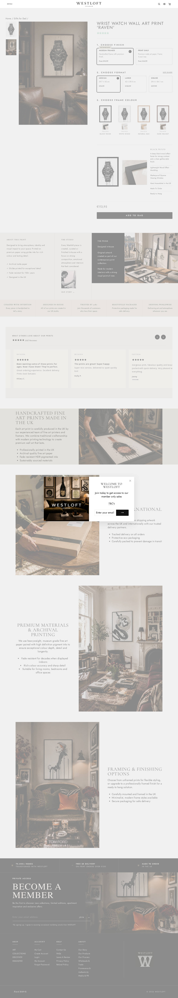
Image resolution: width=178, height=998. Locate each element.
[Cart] (169, 4)
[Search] (159, 4)
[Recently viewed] (164, 4)
